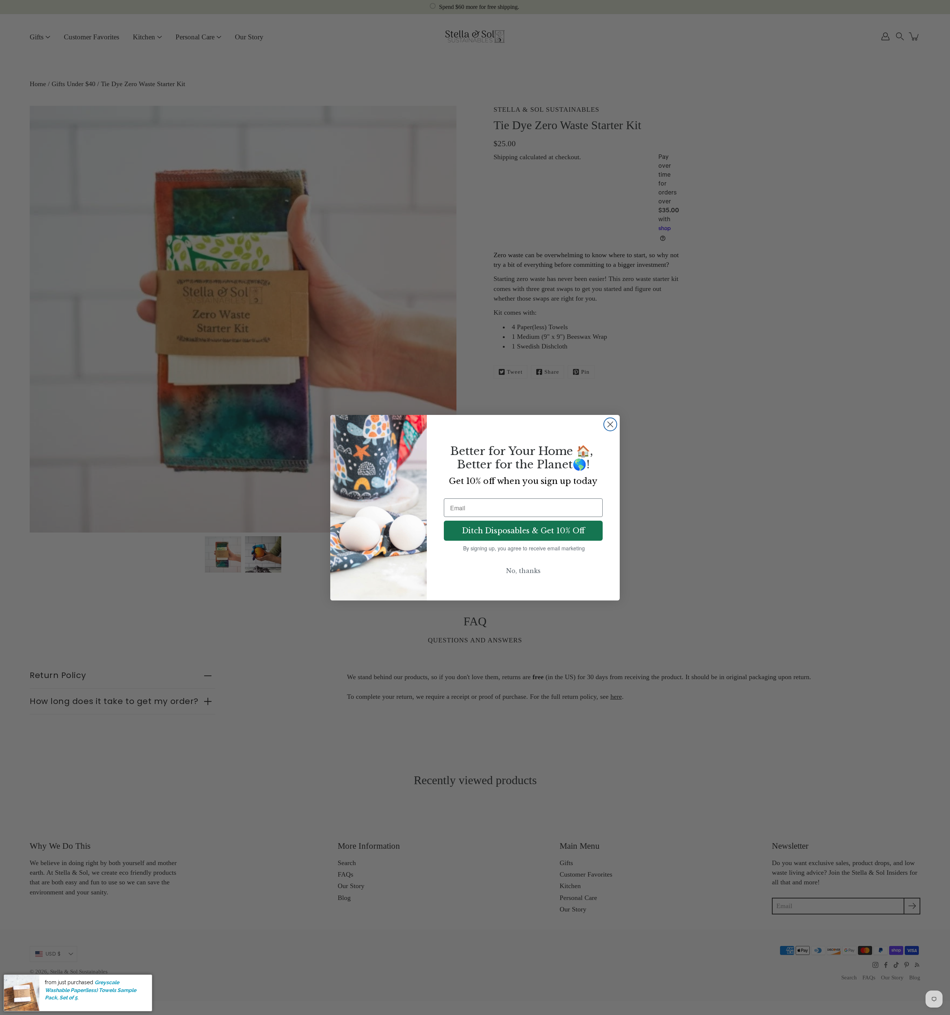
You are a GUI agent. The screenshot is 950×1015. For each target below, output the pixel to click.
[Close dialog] (610, 424)
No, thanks (523, 570)
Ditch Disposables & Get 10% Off (523, 530)
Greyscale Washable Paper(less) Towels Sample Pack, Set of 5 (90, 990)
